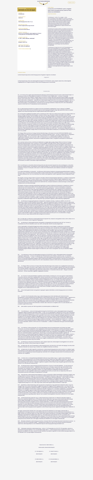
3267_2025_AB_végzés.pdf (24, 46)
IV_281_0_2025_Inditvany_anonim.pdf (26, 38)
